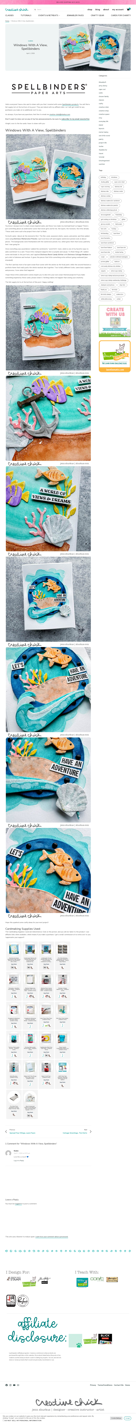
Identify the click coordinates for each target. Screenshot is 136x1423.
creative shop (104, 111)
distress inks (105, 191)
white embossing (106, 299)
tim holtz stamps (106, 294)
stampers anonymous (107, 285)
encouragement (105, 215)
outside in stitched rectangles (119, 257)
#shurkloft (102, 82)
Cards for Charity (121, 15)
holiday (114, 229)
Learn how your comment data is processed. (51, 1237)
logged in (18, 1204)
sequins (103, 271)
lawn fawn (116, 233)
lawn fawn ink (121, 248)
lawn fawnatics (105, 238)
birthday (103, 177)
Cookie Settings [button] (116, 1418)
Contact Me (119, 1385)
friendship (119, 215)
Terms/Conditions (105, 1385)
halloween (118, 224)
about (106, 9)
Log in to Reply (19, 1161)
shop (89, 9)
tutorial (101, 157)
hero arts (103, 229)
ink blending (104, 233)
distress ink (118, 187)
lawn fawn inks (105, 252)
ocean (103, 257)
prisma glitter (105, 262)
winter (119, 299)
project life (103, 143)
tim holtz (114, 290)
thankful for (103, 150)
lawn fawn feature (106, 248)
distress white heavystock (109, 210)
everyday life (103, 121)
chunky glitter (105, 182)
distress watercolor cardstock (110, 201)
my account (118, 9)
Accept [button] (127, 1418)
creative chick (104, 107)
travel (101, 153)
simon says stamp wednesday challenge (113, 280)
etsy (100, 118)
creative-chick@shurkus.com (59, 114)
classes (101, 100)
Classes (9, 15)
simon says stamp (116, 271)
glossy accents (105, 224)
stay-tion (122, 285)
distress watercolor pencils (109, 205)
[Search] (35, 9)
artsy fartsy (103, 86)
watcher (102, 164)
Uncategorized (104, 161)
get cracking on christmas (109, 219)
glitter (123, 219)
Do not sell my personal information (23, 1421)
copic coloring (105, 187)
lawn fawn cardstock (107, 243)
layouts (101, 128)
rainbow (117, 262)
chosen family (104, 96)
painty (101, 139)
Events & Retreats (48, 15)
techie (101, 146)
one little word (104, 136)
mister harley (103, 132)
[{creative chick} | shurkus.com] (16, 9)
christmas (114, 177)
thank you (104, 290)
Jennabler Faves (75, 15)
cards (30, 41)
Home (7, 21)
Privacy (93, 1385)
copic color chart (119, 182)
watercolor (119, 294)
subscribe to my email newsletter (75, 119)
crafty (101, 104)
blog (97, 9)
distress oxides (105, 196)
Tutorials (26, 15)
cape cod (102, 89)
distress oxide (118, 191)
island (101, 125)
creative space (104, 114)
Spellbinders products (70, 104)
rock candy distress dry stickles (110, 266)
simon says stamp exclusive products (112, 276)
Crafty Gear (97, 15)
